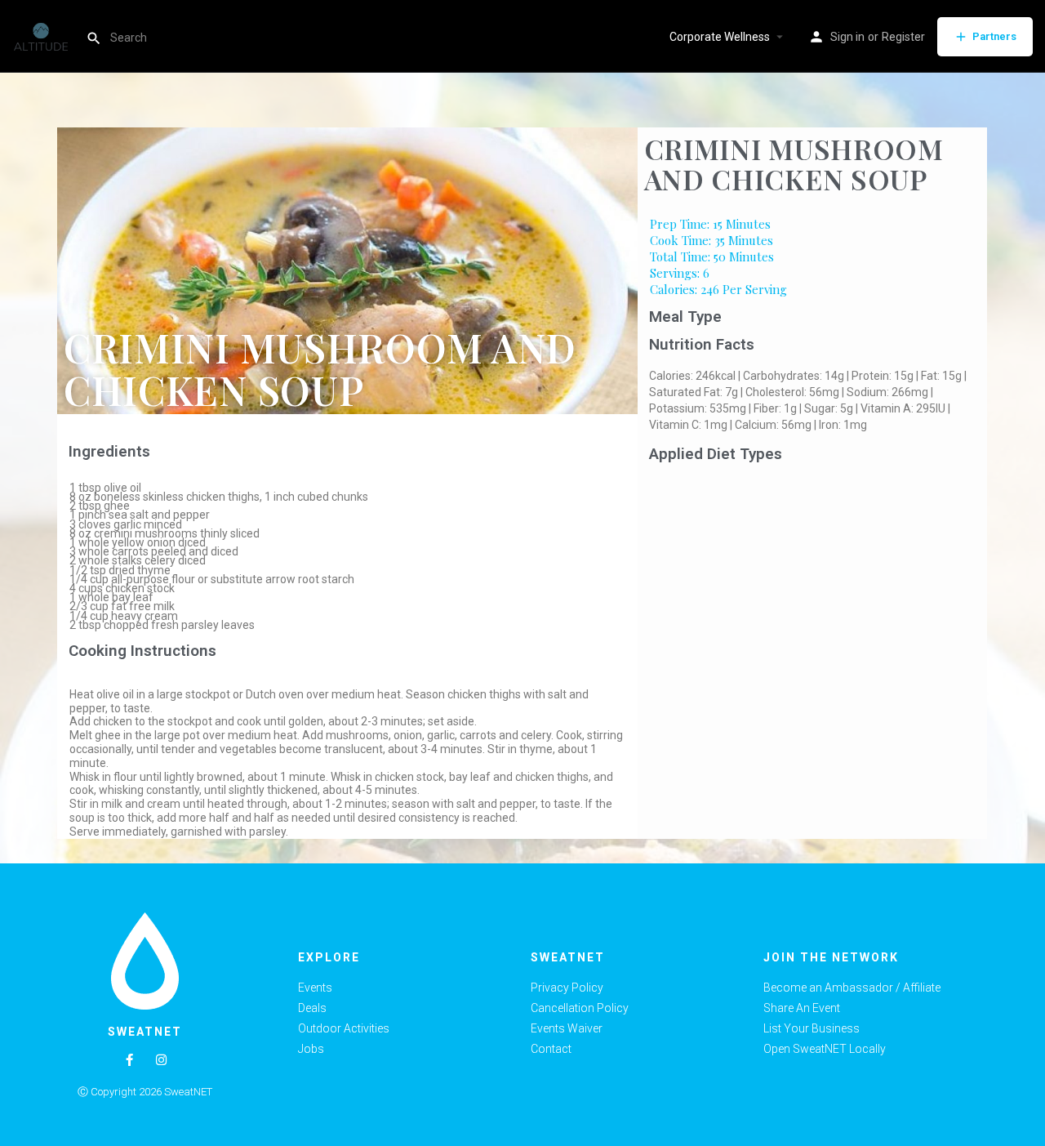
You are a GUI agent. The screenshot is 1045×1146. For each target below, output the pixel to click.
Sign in (847, 36)
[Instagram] (161, 1060)
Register (903, 36)
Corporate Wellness (719, 36)
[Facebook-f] (129, 1060)
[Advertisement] (813, 591)
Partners (994, 36)
